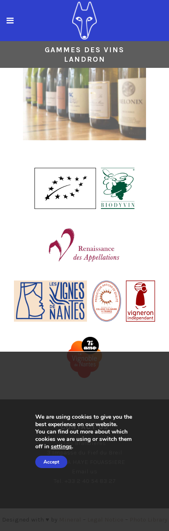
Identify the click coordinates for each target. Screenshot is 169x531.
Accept (51, 462)
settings (61, 446)
